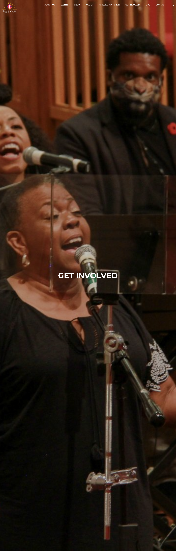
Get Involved (132, 5)
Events (64, 5)
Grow (77, 5)
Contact (161, 5)
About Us (50, 5)
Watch (90, 5)
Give (147, 5)
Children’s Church (109, 5)
